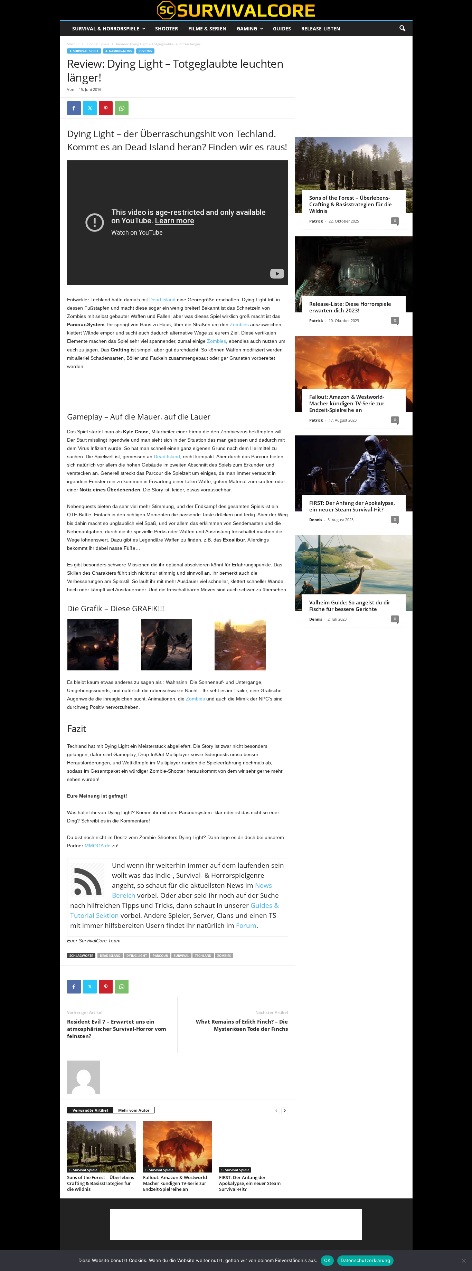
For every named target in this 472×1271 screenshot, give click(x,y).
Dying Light (136, 955)
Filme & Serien (207, 28)
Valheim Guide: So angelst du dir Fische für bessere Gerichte (349, 605)
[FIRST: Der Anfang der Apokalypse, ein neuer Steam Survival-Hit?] (253, 1147)
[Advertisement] (177, 389)
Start (71, 43)
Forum (246, 925)
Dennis (315, 519)
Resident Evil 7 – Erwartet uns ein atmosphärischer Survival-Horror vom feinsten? (116, 1028)
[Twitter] (90, 108)
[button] (402, 28)
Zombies (239, 324)
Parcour (160, 955)
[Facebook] (74, 108)
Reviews (145, 51)
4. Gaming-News (118, 51)
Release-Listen (320, 28)
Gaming (247, 28)
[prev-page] (276, 1110)
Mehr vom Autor (134, 1110)
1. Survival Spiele (96, 43)
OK (327, 1260)
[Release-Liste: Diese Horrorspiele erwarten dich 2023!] (354, 274)
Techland (203, 955)
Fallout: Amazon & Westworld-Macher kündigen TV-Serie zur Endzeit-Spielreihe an (175, 1183)
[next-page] (284, 1110)
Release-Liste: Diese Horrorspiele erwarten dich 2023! (350, 307)
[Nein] (463, 1260)
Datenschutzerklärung (365, 1260)
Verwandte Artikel (90, 1110)
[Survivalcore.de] (236, 10)
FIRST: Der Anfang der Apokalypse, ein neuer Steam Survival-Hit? (250, 1183)
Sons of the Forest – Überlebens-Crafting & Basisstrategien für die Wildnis (101, 1183)
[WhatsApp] (122, 108)
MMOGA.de (98, 845)
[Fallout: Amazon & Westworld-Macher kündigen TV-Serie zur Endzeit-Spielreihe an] (177, 1147)
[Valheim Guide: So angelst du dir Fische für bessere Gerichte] (354, 573)
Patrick (316, 221)
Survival (181, 955)
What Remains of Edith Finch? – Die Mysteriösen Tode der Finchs (242, 1025)
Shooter (166, 28)
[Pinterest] (106, 108)
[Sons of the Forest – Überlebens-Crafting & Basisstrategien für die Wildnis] (101, 1147)
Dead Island (162, 299)
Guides (282, 28)
